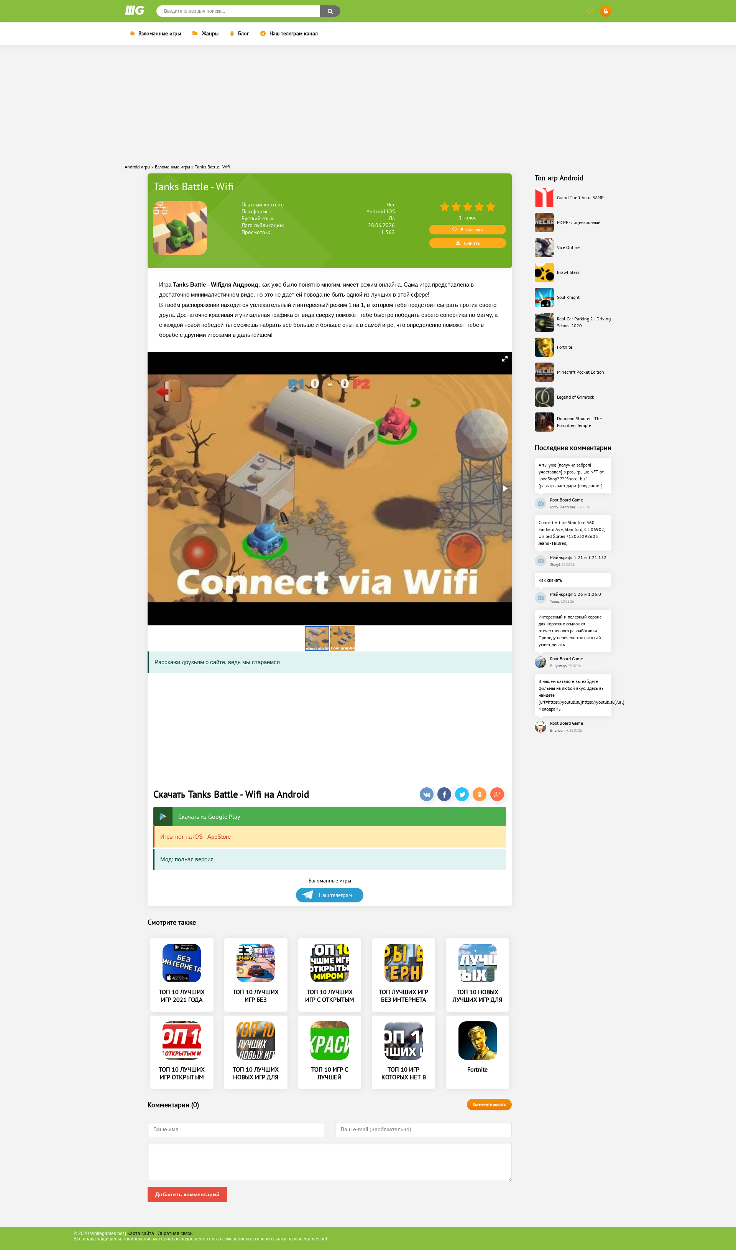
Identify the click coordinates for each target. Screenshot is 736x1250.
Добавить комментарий (187, 1194)
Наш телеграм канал (293, 33)
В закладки (472, 230)
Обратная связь (175, 1233)
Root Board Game (566, 500)
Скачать (472, 243)
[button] (505, 359)
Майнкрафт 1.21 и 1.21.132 (578, 557)
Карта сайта (140, 1233)
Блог (243, 33)
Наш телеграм (335, 895)
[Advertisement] (368, 104)
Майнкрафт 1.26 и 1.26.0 (575, 594)
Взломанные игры (159, 33)
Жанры (210, 33)
